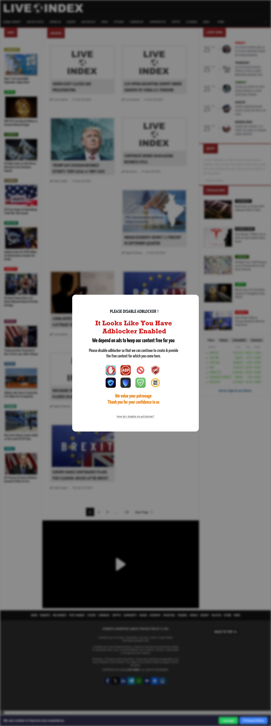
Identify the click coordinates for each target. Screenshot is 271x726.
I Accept (228, 720)
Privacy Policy (253, 720)
